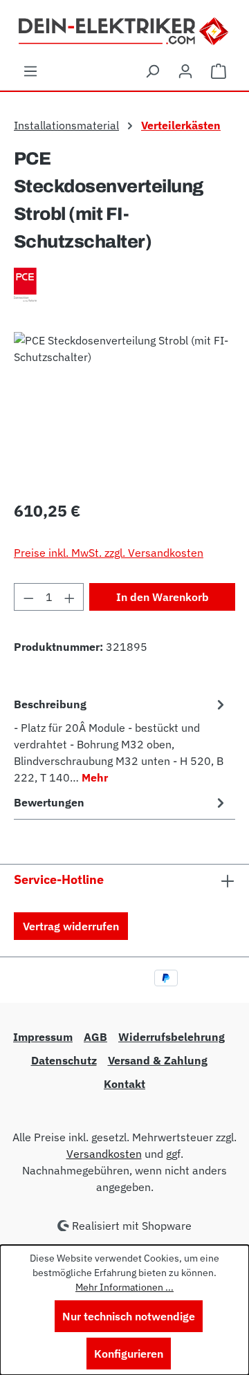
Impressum (43, 1037)
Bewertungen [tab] (49, 802)
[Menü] (30, 70)
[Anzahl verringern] (28, 597)
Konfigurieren (128, 1353)
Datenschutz (64, 1060)
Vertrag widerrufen (71, 926)
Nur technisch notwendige (128, 1316)
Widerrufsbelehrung (171, 1037)
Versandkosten (104, 1154)
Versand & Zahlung (158, 1060)
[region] (124, 410)
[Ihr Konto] (185, 70)
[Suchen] (152, 70)
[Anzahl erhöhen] (69, 597)
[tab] (121, 740)
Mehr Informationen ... (124, 1287)
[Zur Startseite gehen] (125, 30)
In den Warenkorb (162, 597)
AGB (95, 1037)
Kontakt (124, 1084)
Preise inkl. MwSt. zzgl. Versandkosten (108, 553)
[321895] (124, 410)
